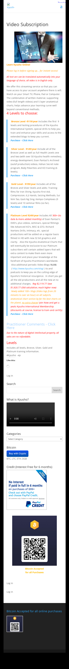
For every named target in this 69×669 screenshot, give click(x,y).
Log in (10, 375)
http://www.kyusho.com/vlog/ (28, 268)
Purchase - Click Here (22, 140)
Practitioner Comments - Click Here (31, 326)
